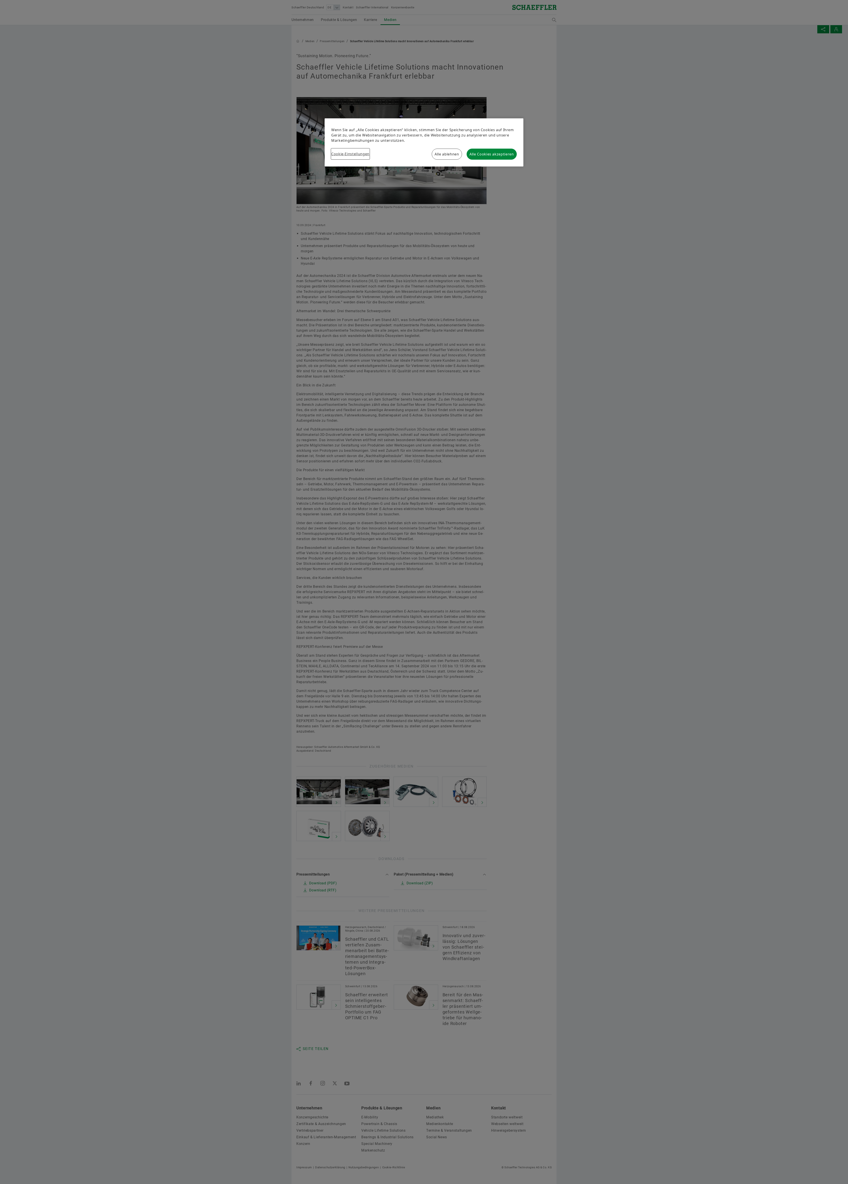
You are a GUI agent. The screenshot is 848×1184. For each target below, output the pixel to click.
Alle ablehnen (447, 154)
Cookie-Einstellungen (350, 153)
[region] (424, 142)
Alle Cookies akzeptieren (491, 154)
